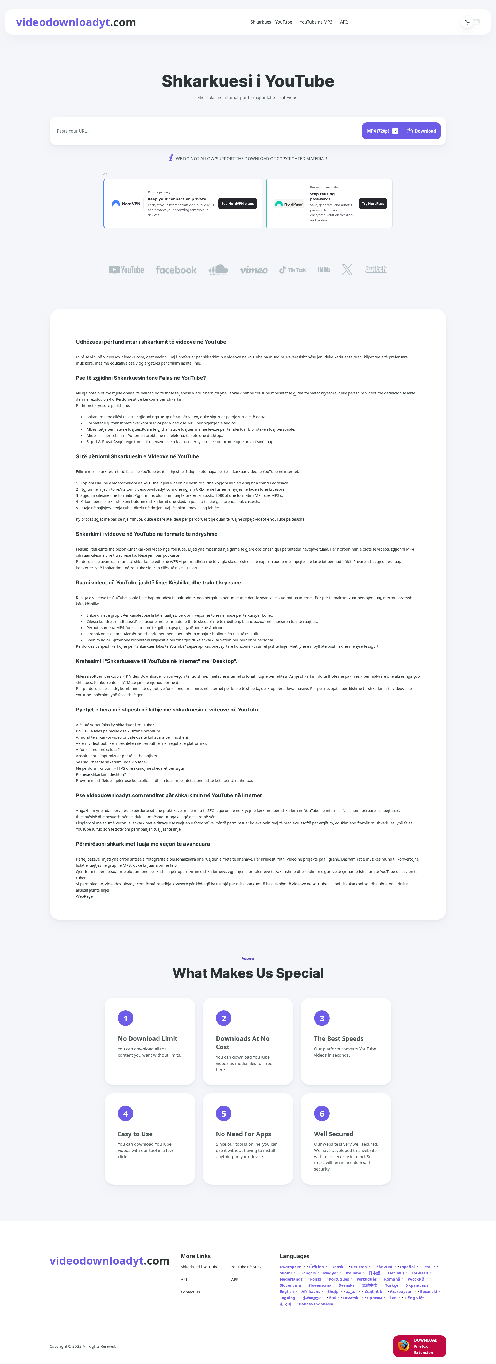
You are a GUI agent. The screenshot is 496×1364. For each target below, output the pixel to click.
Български (291, 1266)
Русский (416, 1279)
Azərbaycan (402, 1291)
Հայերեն (373, 1291)
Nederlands (292, 1279)
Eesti (427, 1266)
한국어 (286, 1303)
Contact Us (190, 1292)
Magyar (331, 1272)
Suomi (286, 1272)
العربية (352, 1291)
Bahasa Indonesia (316, 1303)
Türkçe (392, 1285)
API (184, 1279)
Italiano (354, 1272)
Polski (316, 1279)
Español (408, 1266)
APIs (344, 22)
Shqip (334, 1291)
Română (392, 1279)
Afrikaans (311, 1291)
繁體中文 (370, 1285)
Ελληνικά (383, 1266)
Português (339, 1279)
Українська (418, 1285)
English (287, 1291)
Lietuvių (396, 1272)
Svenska (347, 1285)
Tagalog (288, 1297)
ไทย (394, 1297)
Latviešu (420, 1272)
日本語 (375, 1272)
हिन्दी (333, 1297)
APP (234, 1279)
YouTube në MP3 (316, 22)
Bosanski (429, 1291)
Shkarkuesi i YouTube (271, 22)
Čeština (317, 1266)
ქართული (312, 1297)
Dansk (337, 1266)
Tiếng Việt (414, 1297)
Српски (375, 1297)
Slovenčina (291, 1285)
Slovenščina (320, 1285)
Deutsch (359, 1266)
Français (308, 1272)
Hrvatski (352, 1297)
